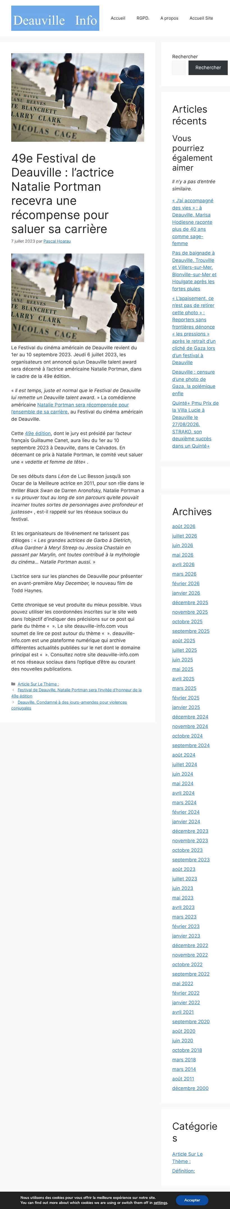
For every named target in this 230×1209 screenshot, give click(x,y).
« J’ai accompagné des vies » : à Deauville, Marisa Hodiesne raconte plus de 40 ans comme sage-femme (192, 222)
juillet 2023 (184, 879)
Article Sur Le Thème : (38, 684)
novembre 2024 (190, 726)
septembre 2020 (191, 1021)
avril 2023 (183, 907)
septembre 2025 (191, 631)
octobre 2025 (187, 621)
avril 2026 (183, 564)
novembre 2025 (190, 612)
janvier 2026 (186, 593)
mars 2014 (184, 1069)
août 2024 (184, 755)
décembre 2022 (190, 945)
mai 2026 (183, 555)
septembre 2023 (191, 859)
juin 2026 (182, 545)
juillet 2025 (184, 650)
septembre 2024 (191, 745)
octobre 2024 (187, 736)
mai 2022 (182, 983)
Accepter (192, 1200)
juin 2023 (182, 888)
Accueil (118, 18)
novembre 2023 (190, 840)
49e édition (38, 433)
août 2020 (184, 1031)
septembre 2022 (191, 974)
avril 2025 (183, 679)
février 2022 (185, 993)
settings (160, 1202)
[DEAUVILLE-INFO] (55, 18)
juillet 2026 (184, 536)
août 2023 (184, 869)
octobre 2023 (187, 850)
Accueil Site (201, 18)
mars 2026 (184, 574)
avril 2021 (183, 1012)
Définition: (183, 1171)
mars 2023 (184, 917)
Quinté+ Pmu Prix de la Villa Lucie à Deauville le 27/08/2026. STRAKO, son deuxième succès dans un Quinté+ (195, 424)
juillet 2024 (184, 764)
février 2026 (186, 583)
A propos (169, 18)
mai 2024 (183, 783)
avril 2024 (183, 793)
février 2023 (186, 926)
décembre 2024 (190, 717)
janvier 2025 (186, 707)
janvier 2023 (186, 936)
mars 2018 (184, 1059)
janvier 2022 (186, 1002)
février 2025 (185, 698)
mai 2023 (183, 898)
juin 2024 (182, 774)
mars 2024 (184, 802)
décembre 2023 (190, 831)
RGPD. (143, 18)
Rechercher (185, 56)
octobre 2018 (187, 1050)
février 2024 (186, 812)
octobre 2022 (187, 964)
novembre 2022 (190, 955)
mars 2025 (184, 688)
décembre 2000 (190, 1088)
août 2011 (183, 1079)
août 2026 (184, 526)
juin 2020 (182, 1040)
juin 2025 (182, 659)
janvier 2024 (186, 821)
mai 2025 (182, 669)
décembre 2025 (190, 602)
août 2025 (183, 640)
